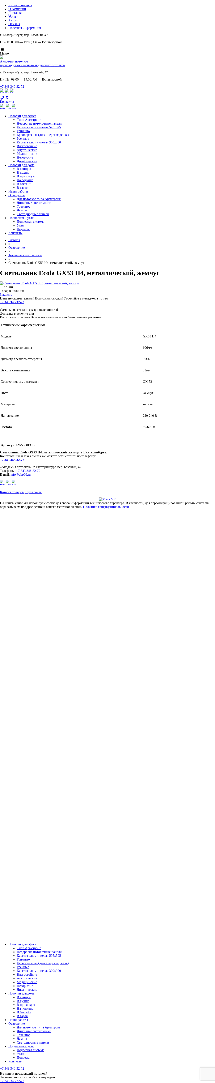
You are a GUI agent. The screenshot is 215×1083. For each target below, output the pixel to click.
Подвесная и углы (21, 218)
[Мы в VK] (107, 499)
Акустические (27, 150)
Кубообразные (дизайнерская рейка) (43, 135)
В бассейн (24, 184)
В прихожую (26, 176)
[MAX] (12, 93)
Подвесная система (30, 221)
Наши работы (18, 191)
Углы (20, 225)
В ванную (24, 169)
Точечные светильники (25, 255)
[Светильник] (39, 283)
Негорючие (25, 157)
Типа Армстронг (29, 119)
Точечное (23, 206)
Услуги (13, 16)
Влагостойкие (27, 146)
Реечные (23, 138)
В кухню (23, 172)
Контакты (15, 233)
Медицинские (27, 153)
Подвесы (23, 229)
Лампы (22, 210)
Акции (13, 20)
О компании (17, 9)
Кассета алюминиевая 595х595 (39, 127)
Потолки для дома (21, 165)
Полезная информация (24, 28)
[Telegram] (7, 93)
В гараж (22, 187)
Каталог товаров (20, 5)
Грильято (23, 131)
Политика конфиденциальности (106, 507)
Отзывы (14, 24)
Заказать (6, 294)
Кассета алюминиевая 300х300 (39, 142)
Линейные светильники (34, 202)
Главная (14, 240)
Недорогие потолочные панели (39, 123)
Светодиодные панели (33, 214)
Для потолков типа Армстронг (39, 199)
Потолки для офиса (22, 116)
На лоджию (25, 180)
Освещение (16, 195)
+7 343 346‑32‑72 (12, 86)
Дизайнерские (27, 161)
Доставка (15, 12)
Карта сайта (33, 492)
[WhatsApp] (2, 93)
